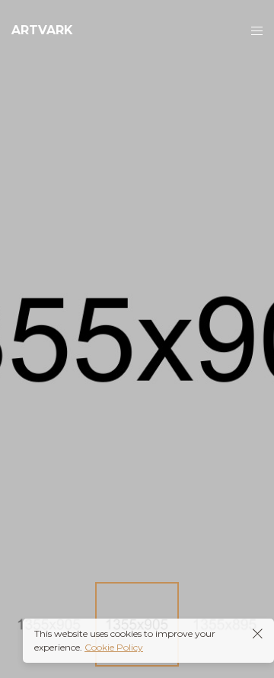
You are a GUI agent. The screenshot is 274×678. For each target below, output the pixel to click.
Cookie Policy (113, 647)
